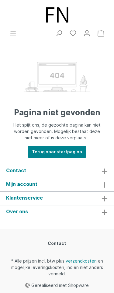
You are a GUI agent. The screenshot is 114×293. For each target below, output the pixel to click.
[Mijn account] (87, 33)
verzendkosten (81, 260)
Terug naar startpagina (57, 151)
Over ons (17, 211)
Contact (57, 243)
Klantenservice (24, 198)
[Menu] (13, 33)
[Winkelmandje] (101, 33)
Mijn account (21, 184)
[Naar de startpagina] (57, 15)
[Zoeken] (59, 33)
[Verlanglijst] (73, 33)
